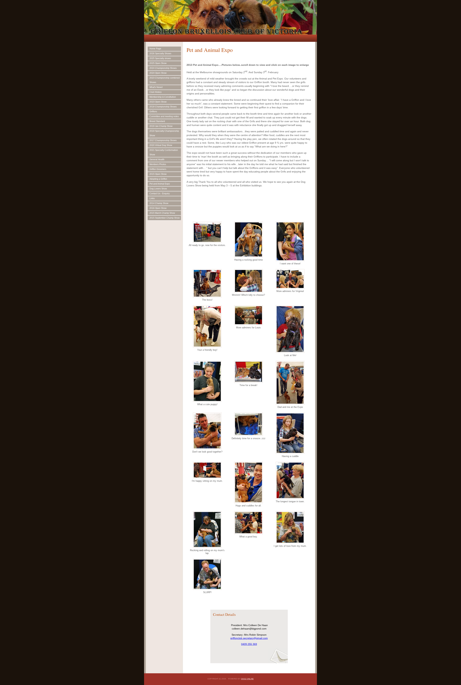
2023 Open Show (158, 102)
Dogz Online (247, 679)
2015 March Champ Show (162, 213)
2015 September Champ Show (164, 218)
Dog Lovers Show (158, 188)
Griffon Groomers (157, 169)
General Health (156, 159)
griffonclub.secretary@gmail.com (249, 638)
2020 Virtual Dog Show (160, 145)
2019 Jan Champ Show (161, 126)
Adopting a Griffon (158, 179)
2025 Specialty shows (160, 58)
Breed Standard (157, 121)
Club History (155, 92)
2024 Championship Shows (163, 68)
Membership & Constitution (162, 97)
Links (152, 198)
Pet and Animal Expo (159, 184)
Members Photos (157, 164)
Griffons (153, 111)
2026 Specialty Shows (160, 53)
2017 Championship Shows (163, 140)
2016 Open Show (158, 208)
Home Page (155, 48)
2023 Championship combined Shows (164, 80)
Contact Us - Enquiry (159, 193)
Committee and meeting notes (164, 116)
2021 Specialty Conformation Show (163, 152)
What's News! (156, 87)
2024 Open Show (158, 73)
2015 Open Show (158, 174)
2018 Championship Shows (163, 106)
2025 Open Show (158, 63)
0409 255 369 (249, 644)
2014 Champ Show (158, 203)
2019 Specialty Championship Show (164, 133)
